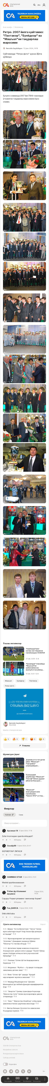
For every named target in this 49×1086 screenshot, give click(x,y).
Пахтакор (33, 681)
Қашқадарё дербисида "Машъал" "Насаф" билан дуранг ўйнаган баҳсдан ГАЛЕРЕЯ (35, 778)
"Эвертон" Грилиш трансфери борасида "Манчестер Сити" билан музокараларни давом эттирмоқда (22, 993)
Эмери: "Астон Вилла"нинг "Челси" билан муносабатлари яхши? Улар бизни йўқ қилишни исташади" (22, 931)
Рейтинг (8, 815)
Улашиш (26, 745)
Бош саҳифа (7, 27)
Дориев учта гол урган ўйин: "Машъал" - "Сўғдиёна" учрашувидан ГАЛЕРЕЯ (35, 763)
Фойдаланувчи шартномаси (13, 1054)
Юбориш (17, 840)
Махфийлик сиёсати (10, 1050)
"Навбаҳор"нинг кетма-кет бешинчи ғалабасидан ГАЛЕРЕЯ (35, 651)
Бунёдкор (20, 681)
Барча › (43, 924)
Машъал (8, 681)
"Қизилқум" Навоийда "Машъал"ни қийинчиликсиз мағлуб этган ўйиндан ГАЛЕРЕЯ (35, 667)
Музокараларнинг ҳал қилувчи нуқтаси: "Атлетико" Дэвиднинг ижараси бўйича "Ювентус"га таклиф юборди (21, 941)
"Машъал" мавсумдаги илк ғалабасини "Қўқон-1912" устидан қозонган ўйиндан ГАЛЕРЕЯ (35, 793)
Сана (21, 815)
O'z (39, 5)
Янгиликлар (19, 27)
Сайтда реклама (9, 1058)
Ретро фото (9, 686)
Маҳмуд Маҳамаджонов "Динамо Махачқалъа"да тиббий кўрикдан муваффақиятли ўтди (23, 984)
